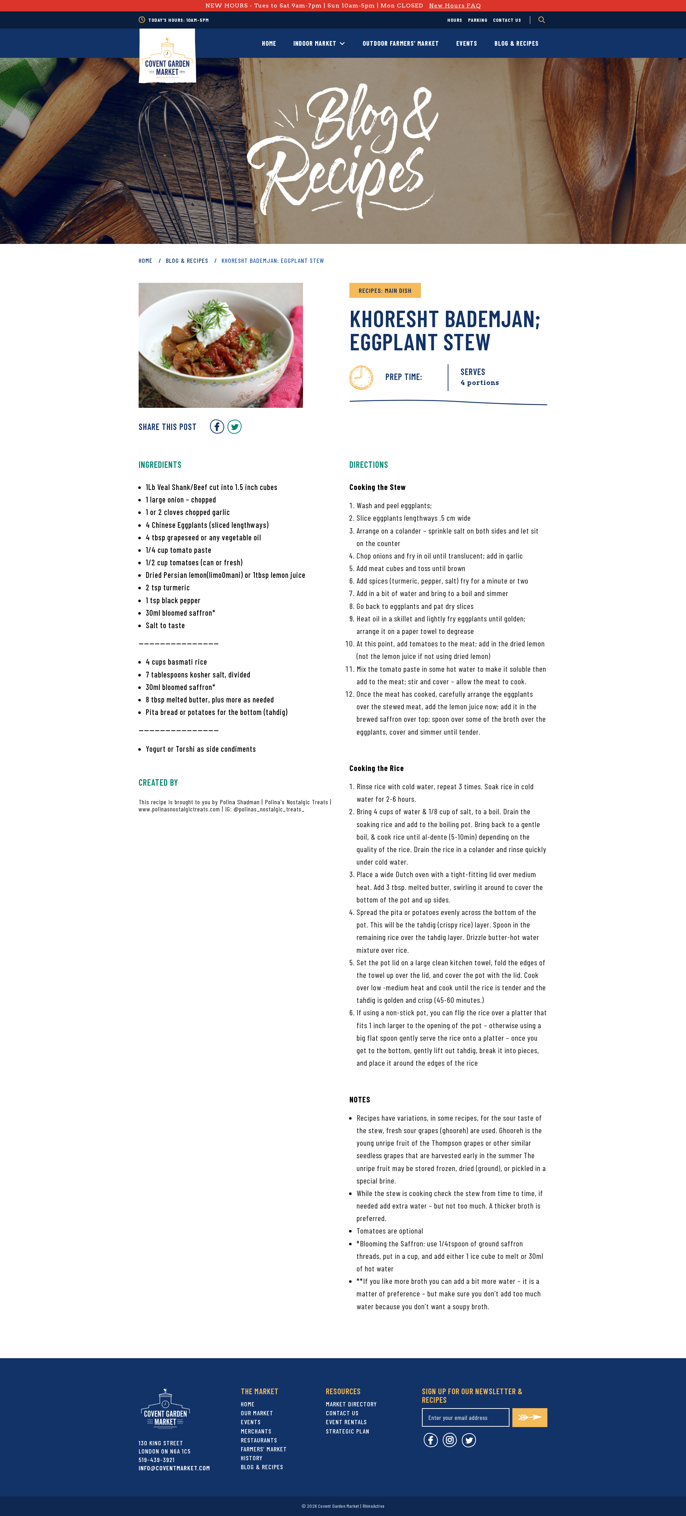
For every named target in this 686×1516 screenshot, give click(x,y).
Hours (454, 20)
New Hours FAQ (455, 5)
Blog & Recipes (516, 43)
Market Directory (351, 1404)
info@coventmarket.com (174, 1468)
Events (466, 43)
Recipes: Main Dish (385, 290)
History (252, 1458)
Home (269, 43)
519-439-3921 (157, 1460)
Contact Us (507, 20)
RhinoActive (373, 1506)
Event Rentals (346, 1422)
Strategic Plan (347, 1431)
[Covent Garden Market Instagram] (450, 1445)
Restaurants (259, 1440)
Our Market (257, 1413)
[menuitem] (454, 20)
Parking (477, 20)
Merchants (256, 1431)
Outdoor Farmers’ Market (401, 43)
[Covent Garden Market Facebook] (217, 431)
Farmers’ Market (264, 1449)
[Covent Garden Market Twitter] (234, 431)
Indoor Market (315, 43)
